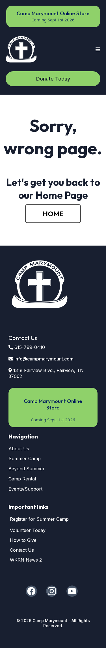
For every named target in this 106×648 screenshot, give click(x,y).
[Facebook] (31, 591)
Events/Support (25, 489)
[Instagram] (52, 591)
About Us (18, 448)
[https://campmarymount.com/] (21, 49)
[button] (97, 49)
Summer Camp (24, 458)
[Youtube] (72, 591)
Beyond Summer (26, 468)
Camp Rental (22, 479)
